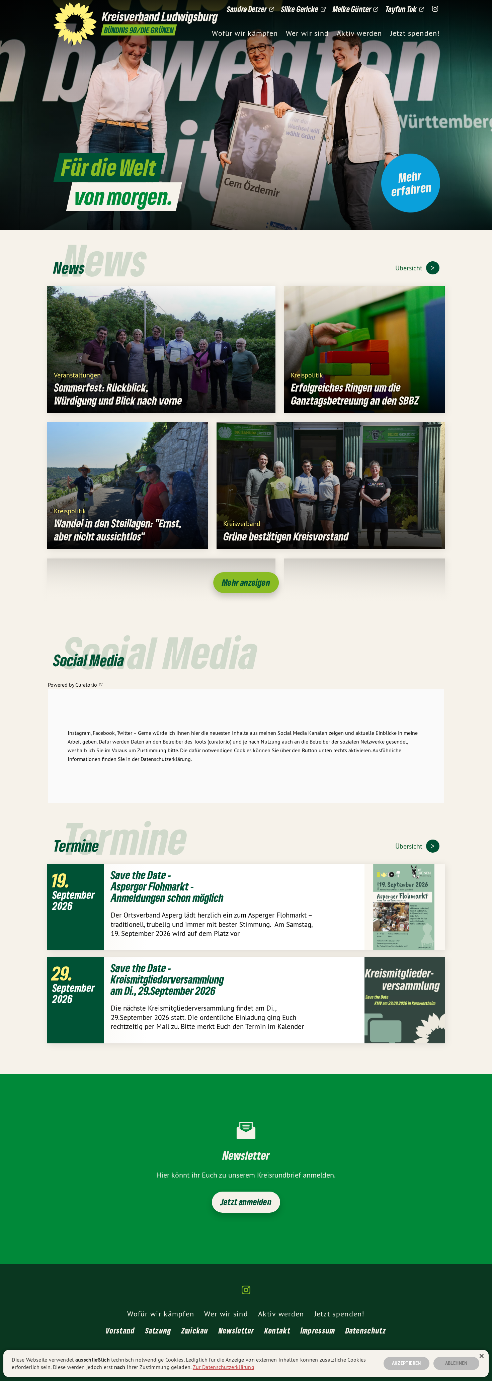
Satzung (158, 1330)
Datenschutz (365, 1330)
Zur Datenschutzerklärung (223, 1367)
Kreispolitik (307, 374)
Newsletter (236, 1330)
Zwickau (195, 1330)
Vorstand (120, 1330)
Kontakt (277, 1330)
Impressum (318, 1330)
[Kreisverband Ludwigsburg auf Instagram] (435, 9)
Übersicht (409, 268)
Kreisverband (241, 523)
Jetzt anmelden (246, 1201)
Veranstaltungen (77, 374)
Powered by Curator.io (72, 684)
